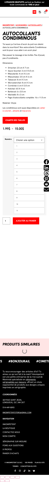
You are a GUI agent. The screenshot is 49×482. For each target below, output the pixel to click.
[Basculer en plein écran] (7, 477)
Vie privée (29, 462)
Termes (15, 466)
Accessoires (21, 25)
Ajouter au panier (26, 220)
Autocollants (35, 25)
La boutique (9, 428)
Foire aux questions (13, 445)
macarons (26, 110)
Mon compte (9, 436)
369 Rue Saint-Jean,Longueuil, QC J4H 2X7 (14, 401)
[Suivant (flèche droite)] (7, 481)
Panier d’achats (11, 453)
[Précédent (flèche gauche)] (2, 481)
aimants (16, 110)
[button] (34, 12)
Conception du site (28, 466)
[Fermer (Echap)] (17, 477)
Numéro (8, 139)
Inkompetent (8, 25)
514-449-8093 (8, 407)
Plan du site (40, 462)
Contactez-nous (11, 432)
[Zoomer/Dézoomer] (2, 477)
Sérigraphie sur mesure (15, 441)
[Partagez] (12, 477)
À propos (7, 449)
